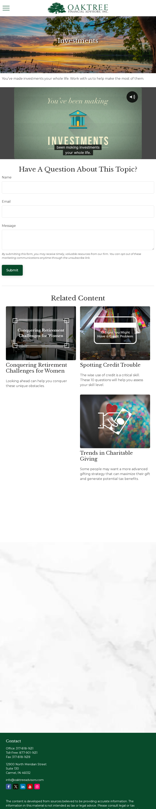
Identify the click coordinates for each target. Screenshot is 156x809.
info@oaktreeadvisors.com (25, 780)
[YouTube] (30, 786)
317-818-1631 (25, 748)
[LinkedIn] (23, 786)
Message (9, 226)
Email (6, 201)
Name (7, 177)
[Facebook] (8, 786)
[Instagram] (37, 786)
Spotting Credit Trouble (110, 365)
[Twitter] (15, 786)
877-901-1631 (28, 753)
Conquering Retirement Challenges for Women (36, 368)
